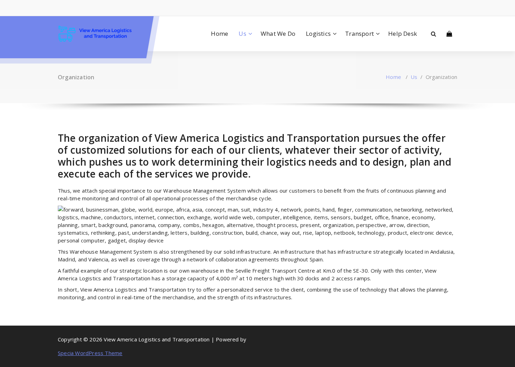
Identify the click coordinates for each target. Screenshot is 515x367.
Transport (359, 33)
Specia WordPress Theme (90, 352)
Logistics (318, 33)
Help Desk (402, 33)
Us (242, 33)
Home (219, 33)
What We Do (278, 33)
